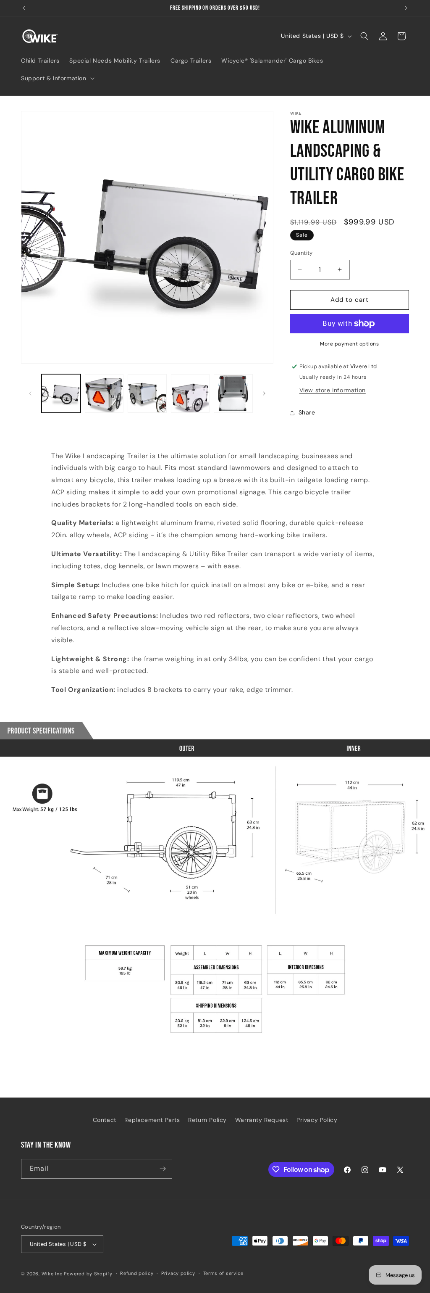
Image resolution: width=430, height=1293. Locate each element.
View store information (332, 390)
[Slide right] (264, 393)
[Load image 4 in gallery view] (190, 393)
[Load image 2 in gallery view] (104, 393)
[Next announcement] (406, 8)
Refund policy (136, 1273)
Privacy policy (178, 1273)
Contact (104, 1120)
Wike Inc (52, 1274)
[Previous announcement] (24, 8)
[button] (57, 78)
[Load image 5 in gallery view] (233, 393)
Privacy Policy (316, 1120)
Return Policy (207, 1120)
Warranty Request (261, 1120)
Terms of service (223, 1273)
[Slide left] (30, 393)
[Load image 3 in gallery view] (147, 393)
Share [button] (307, 412)
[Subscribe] (162, 1169)
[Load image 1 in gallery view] (61, 393)
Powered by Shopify (88, 1274)
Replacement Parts (152, 1120)
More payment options (349, 343)
